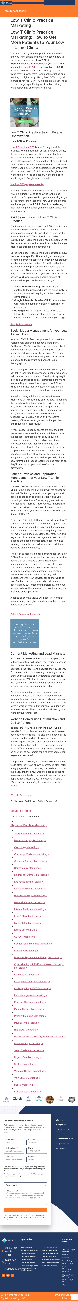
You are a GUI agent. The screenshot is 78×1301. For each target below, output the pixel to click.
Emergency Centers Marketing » (31, 874)
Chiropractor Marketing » (27, 1091)
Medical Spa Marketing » (27, 923)
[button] (70, 2)
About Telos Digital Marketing (68, 1250)
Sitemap (65, 1285)
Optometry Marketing (49, 1256)
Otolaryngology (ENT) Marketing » (32, 988)
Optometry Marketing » (26, 974)
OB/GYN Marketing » (25, 936)
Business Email (11, 1148)
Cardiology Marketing (28, 1253)
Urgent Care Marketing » (27, 1057)
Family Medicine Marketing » (29, 888)
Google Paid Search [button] (21, 324)
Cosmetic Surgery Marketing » (30, 861)
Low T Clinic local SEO (22, 147)
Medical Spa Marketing (49, 1250)
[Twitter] (8, 1275)
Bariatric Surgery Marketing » (30, 840)
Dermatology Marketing (28, 1262)
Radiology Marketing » (26, 1029)
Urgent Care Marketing (49, 1265)
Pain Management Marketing (51, 1259)
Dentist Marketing (27, 1259)
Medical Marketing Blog (68, 1281)
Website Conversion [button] (21, 795)
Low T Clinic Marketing (49, 1247)
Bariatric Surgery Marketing (30, 1250)
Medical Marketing (68, 1264)
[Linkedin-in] (12, 1275)
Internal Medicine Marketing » (30, 909)
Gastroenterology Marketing (30, 1265)
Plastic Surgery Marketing (50, 1262)
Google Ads (29, 67)
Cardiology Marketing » (26, 847)
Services (65, 1255)
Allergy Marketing (27, 1247)
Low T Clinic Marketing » (27, 916)
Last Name (32, 1139)
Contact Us (66, 1258)
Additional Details (12, 1191)
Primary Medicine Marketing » (30, 1016)
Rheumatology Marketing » (28, 1043)
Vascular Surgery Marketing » (30, 1071)
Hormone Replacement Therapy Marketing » (38, 957)
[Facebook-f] (3, 1275)
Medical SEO (66, 1272)
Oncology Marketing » (26, 950)
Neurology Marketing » (26, 930)
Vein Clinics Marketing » (27, 1077)
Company (9, 1156)
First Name (10, 1139)
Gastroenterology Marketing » (30, 895)
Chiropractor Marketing (28, 1256)
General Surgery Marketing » (29, 902)
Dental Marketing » (24, 1084)
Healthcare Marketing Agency (68, 1268)
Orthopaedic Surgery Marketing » (32, 981)
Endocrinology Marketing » (28, 881)
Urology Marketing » (25, 1064)
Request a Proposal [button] (21, 810)
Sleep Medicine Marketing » (29, 1050)
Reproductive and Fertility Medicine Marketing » (40, 1036)
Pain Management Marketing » (30, 995)
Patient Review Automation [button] (25, 614)
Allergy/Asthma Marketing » (29, 833)
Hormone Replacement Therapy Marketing (28, 1269)
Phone (30, 1148)
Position (31, 1156)
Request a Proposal (68, 1261)
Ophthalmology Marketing (50, 1253)
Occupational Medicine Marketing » (33, 943)
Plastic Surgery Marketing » (29, 1009)
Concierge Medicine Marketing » (31, 854)
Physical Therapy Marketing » (30, 1002)
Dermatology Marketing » (28, 868)
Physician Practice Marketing (28, 825)
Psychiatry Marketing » (26, 1022)
